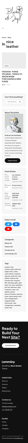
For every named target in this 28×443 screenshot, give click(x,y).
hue (10, 285)
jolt (6, 287)
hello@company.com (9, 406)
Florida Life (8, 250)
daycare (7, 276)
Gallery (4, 388)
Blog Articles (6, 391)
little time (14, 287)
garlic (16, 283)
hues (13, 285)
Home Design (9, 254)
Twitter (4, 422)
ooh (17, 289)
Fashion (7, 66)
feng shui (17, 280)
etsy (19, 276)
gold (20, 283)
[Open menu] (3, 28)
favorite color (9, 280)
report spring (13, 296)
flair (6, 283)
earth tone (14, 276)
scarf (19, 296)
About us (5, 381)
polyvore (19, 294)
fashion (7, 278)
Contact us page (7, 403)
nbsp (19, 287)
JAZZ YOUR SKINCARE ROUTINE (15, 195)
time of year (8, 303)
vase (14, 303)
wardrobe (17, 305)
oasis (14, 289)
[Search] (20, 102)
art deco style (9, 269)
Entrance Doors (17, 185)
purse (6, 296)
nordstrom (8, 289)
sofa (6, 298)
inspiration (19, 285)
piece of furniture (10, 294)
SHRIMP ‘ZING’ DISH (16, 205)
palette (7, 292)
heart (6, 285)
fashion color (14, 278)
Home (4, 37)
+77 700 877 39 (7, 410)
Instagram (5, 428)
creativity (17, 274)
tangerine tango (10, 301)
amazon (7, 267)
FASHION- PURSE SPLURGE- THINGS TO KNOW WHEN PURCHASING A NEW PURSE (12, 76)
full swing (11, 283)
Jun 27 (8, 84)
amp (11, 267)
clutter (16, 271)
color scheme (9, 274)
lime (8, 287)
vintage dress (9, 305)
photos (12, 292)
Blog (9, 37)
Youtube (4, 425)
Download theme (10, 345)
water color (8, 307)
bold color (17, 269)
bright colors (9, 271)
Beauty (7, 243)
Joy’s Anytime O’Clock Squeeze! (16, 177)
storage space (13, 298)
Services (5, 384)
